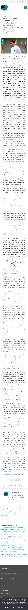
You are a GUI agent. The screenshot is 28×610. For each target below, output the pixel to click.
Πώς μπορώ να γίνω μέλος (8, 579)
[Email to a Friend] (15, 480)
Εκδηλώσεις (11, 1)
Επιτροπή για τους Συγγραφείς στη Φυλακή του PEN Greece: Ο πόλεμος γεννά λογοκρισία (20, 512)
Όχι (13, 607)
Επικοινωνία (18, 1)
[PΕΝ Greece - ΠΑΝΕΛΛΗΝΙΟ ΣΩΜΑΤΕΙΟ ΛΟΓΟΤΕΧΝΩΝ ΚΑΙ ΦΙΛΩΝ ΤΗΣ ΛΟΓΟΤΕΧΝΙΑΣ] (5, 7)
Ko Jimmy (14, 487)
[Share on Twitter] (12, 480)
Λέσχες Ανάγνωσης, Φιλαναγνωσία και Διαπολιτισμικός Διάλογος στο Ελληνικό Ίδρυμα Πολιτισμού (7, 511)
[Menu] (25, 7)
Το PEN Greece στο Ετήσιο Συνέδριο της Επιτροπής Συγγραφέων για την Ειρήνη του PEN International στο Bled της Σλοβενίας (13, 529)
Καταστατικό (5, 576)
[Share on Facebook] (10, 480)
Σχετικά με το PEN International (10, 573)
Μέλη (6, 1)
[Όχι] (26, 604)
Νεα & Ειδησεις (6, 16)
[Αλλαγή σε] (22, 1)
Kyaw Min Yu (8, 487)
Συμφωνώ (7, 607)
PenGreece (19, 36)
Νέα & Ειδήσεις (17, 485)
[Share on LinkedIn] (18, 480)
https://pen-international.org (15, 474)
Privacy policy (20, 607)
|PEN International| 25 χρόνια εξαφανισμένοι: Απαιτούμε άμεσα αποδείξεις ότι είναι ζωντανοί (14, 556)
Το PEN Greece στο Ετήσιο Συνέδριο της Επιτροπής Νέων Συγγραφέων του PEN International (12, 536)
